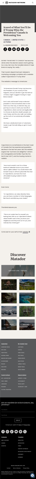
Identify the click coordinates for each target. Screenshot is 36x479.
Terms (20, 251)
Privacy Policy (28, 251)
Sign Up (29, 247)
